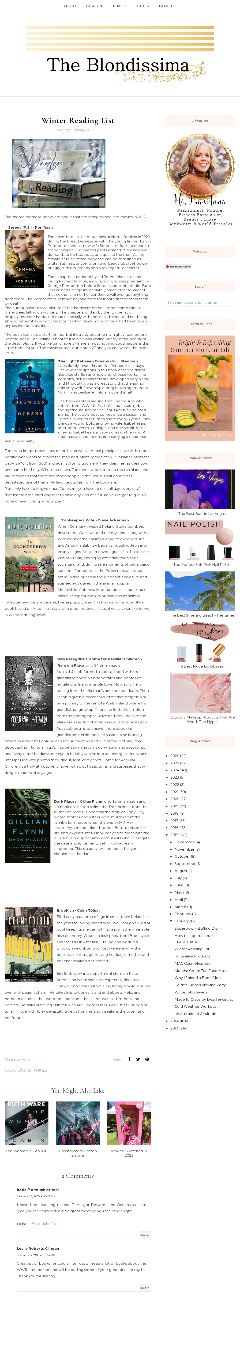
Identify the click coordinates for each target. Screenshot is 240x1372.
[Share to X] (138, 1059)
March (180, 907)
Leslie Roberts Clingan (38, 1248)
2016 (174, 827)
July (178, 878)
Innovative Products (192, 956)
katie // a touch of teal (38, 1190)
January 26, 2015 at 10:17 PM (36, 1196)
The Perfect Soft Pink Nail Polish (201, 564)
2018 (174, 813)
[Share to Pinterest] (147, 1059)
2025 (174, 763)
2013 (174, 1028)
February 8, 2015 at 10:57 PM (36, 1255)
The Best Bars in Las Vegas (201, 513)
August (181, 871)
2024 (174, 770)
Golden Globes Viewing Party (200, 985)
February (183, 914)
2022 (174, 784)
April (179, 899)
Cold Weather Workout (195, 1006)
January (182, 921)
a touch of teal (47, 1223)
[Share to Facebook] (129, 1059)
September (185, 863)
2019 (174, 806)
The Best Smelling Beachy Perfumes (202, 615)
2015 (174, 835)
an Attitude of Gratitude (195, 1013)
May (178, 892)
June (179, 885)
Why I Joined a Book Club (198, 977)
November (184, 849)
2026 (174, 756)
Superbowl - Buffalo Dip (196, 928)
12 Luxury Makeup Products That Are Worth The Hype (202, 719)
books (24, 1070)
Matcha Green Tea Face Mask (201, 970)
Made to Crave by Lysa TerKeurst (204, 999)
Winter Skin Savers (191, 992)
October (182, 856)
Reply (145, 1235)
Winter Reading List (192, 949)
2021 (174, 792)
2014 (174, 1021)
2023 (174, 777)
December (185, 842)
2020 (174, 799)
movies (40, 1070)
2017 (174, 820)
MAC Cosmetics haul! (193, 963)
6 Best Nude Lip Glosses (202, 666)
